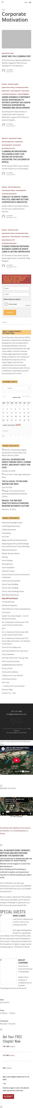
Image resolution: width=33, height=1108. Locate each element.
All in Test (5, 682)
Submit (10, 312)
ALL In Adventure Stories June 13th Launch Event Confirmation (15, 623)
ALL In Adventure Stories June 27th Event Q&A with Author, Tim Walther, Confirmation (16, 641)
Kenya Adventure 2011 (8, 148)
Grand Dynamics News (21, 87)
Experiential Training (8, 87)
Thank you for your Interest (12, 675)
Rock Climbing (7, 560)
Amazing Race (7, 564)
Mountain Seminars (9, 550)
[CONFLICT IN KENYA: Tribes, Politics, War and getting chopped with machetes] (16, 202)
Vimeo (2, 833)
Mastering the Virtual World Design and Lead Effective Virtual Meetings (15, 545)
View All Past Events (10, 598)
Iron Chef (5, 536)
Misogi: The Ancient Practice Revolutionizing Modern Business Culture (15, 503)
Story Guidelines (8, 654)
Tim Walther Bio (8, 601)
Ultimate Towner (8, 571)
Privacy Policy (7, 668)
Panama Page (7, 689)
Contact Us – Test (9, 693)
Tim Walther (10, 70)
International (25, 91)
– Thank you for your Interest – (14, 686)
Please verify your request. (12, 299)
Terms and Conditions (10, 672)
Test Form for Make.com (11, 647)
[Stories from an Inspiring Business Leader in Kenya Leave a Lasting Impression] (16, 249)
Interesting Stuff (15, 91)
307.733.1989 (16, 711)
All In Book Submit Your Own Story (15, 650)
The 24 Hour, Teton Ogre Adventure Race (14, 482)
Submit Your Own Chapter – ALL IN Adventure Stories (15, 617)
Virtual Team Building (10, 584)
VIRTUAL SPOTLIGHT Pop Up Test (15, 657)
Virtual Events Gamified (11, 580)
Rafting (5, 557)
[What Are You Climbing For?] (16, 39)
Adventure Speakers (9, 605)
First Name (9, 1046)
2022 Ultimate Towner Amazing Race (16, 609)
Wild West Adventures (10, 594)
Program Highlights (23, 94)
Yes (5, 1083)
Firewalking (6, 533)
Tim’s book (6, 612)
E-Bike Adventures (9, 529)
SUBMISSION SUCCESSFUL (12, 665)
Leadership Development (9, 94)
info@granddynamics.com (17, 714)
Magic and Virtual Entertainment (14, 540)
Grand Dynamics (20, 830)
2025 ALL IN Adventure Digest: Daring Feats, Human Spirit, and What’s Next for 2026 (16, 463)
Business (4, 84)
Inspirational (5, 53)
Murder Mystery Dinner (11, 553)
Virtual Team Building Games (13, 591)
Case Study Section (9, 679)
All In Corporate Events (11, 661)
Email (7, 1068)
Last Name (8, 1055)
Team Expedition (8, 567)
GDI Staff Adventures (8, 141)
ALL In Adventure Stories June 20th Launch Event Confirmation (15, 633)
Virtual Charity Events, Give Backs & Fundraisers (15, 576)
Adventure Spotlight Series (12, 522)
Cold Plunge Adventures (11, 526)
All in (4, 628)
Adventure (5, 138)
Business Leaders (13, 84)
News (12, 53)
